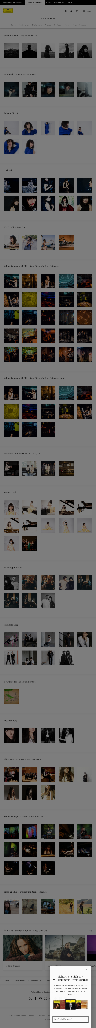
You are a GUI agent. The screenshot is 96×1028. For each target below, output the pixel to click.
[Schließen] (86, 969)
